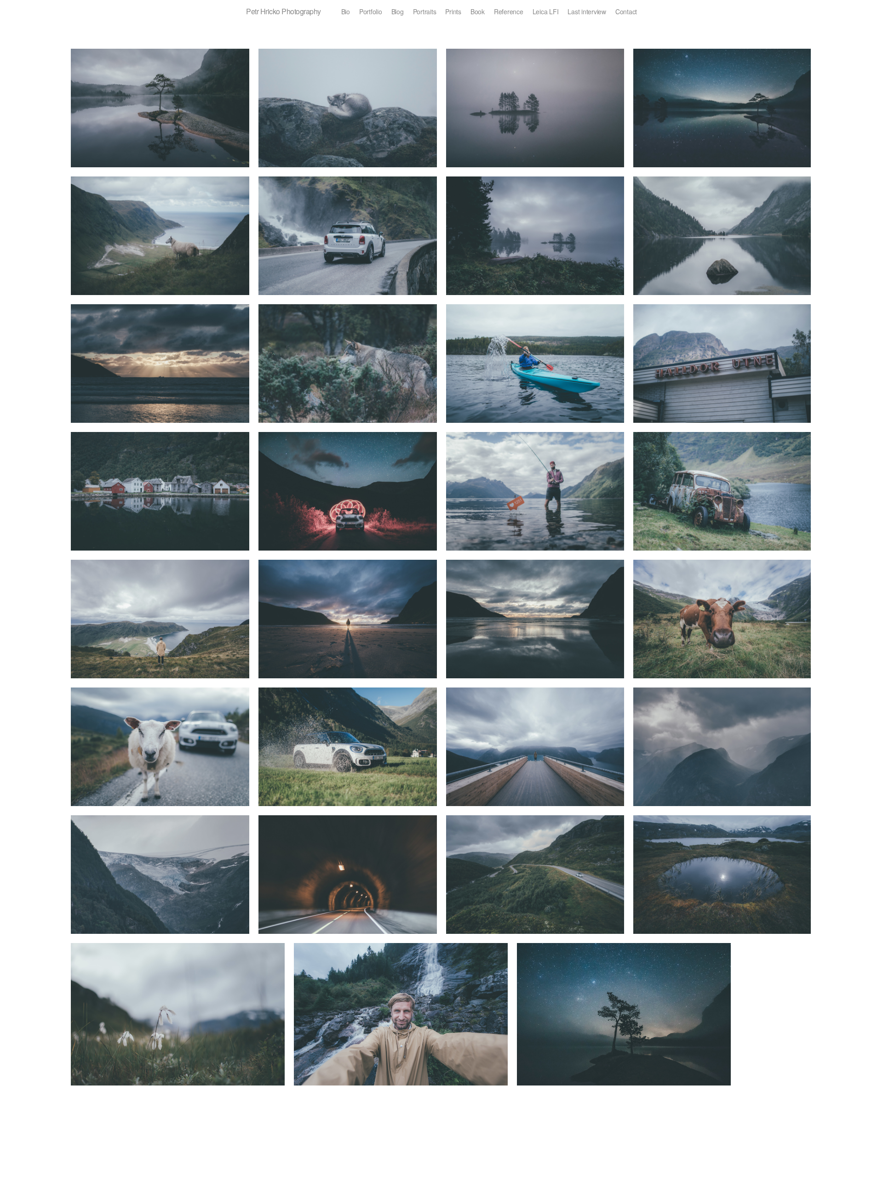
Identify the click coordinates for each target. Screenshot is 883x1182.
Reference (508, 11)
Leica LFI (546, 11)
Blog (397, 11)
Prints (453, 11)
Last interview (587, 11)
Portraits (424, 11)
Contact (626, 11)
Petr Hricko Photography (283, 11)
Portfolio (370, 11)
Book (477, 11)
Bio (345, 11)
